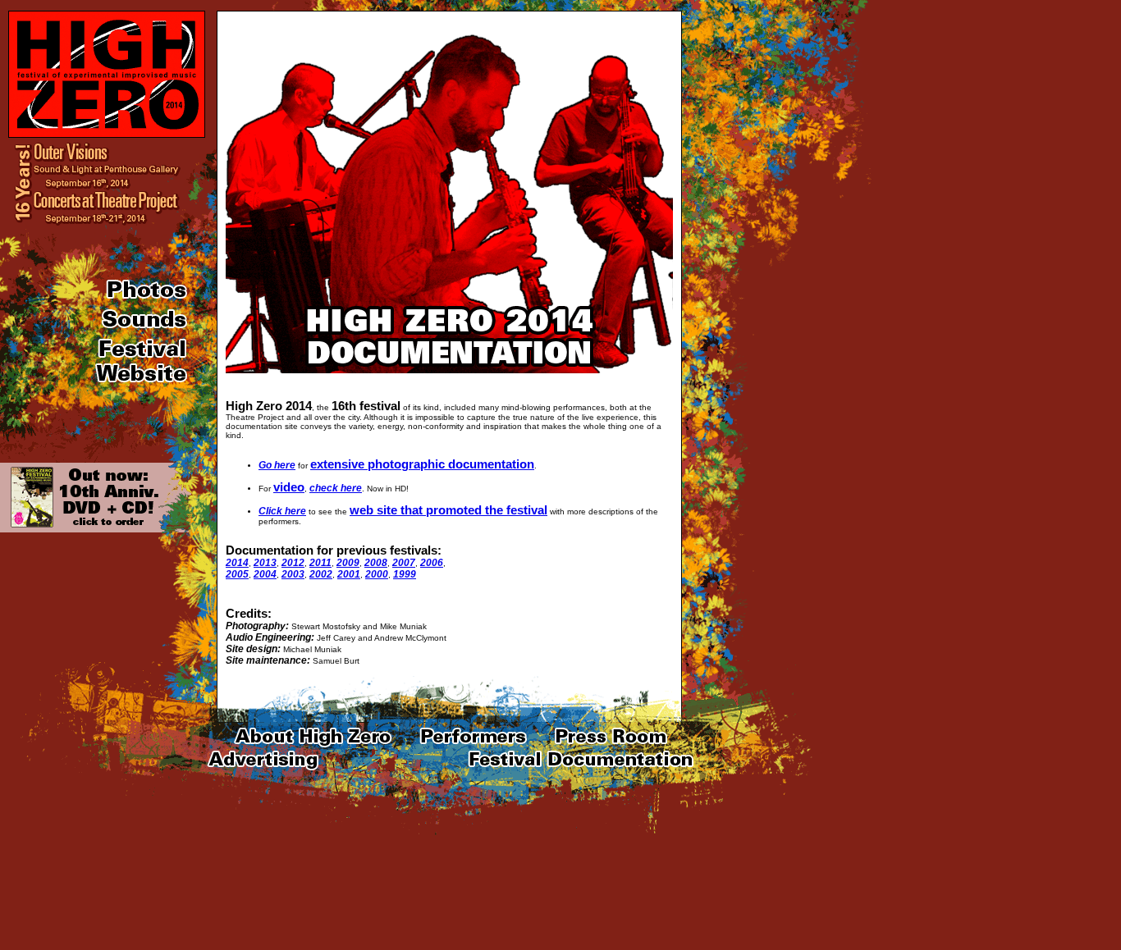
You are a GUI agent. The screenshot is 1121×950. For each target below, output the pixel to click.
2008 (375, 563)
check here (335, 488)
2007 (403, 563)
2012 (292, 563)
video (288, 487)
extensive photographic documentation (422, 464)
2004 (265, 574)
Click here (282, 511)
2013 (265, 563)
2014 (237, 563)
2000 (376, 574)
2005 (237, 574)
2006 (431, 563)
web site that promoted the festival (448, 510)
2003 (292, 574)
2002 (320, 574)
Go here (277, 465)
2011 (320, 563)
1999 (404, 574)
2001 (348, 574)
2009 (347, 563)
